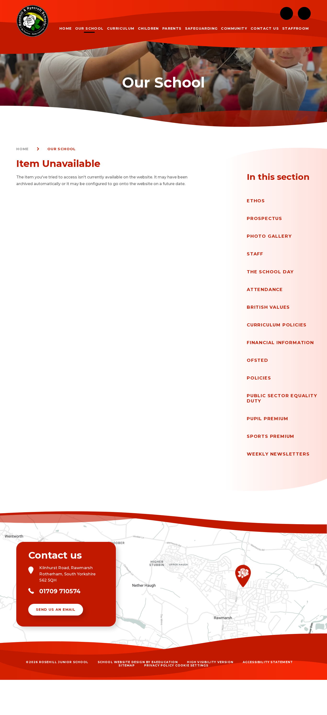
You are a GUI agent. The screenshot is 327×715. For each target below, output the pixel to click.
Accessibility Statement (268, 662)
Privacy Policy (159, 665)
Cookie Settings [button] (192, 665)
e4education (165, 662)
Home (22, 149)
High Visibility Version (210, 662)
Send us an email (55, 609)
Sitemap (126, 665)
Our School (61, 149)
